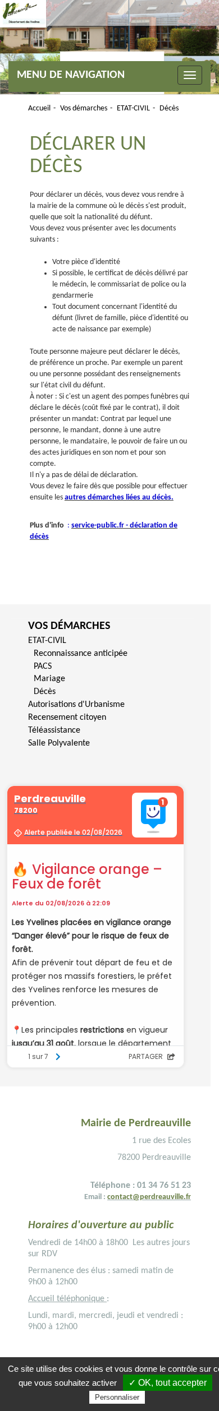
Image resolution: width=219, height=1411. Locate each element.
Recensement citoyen (67, 717)
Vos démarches (69, 626)
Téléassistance (54, 730)
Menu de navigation (71, 75)
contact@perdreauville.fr (149, 1197)
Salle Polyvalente (59, 743)
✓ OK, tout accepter (168, 1382)
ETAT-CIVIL (47, 640)
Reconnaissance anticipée (80, 653)
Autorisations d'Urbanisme (76, 704)
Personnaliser (117, 1397)
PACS (43, 666)
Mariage (49, 678)
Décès (45, 691)
